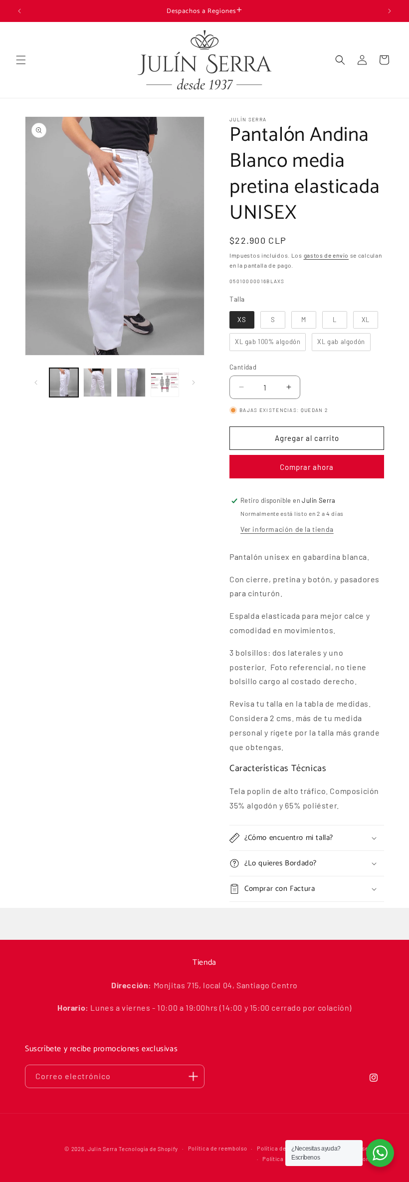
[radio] (241, 320)
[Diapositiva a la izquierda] (36, 383)
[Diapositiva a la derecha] (193, 383)
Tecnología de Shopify (148, 1149)
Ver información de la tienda (287, 529)
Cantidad (242, 367)
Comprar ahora (307, 466)
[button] (21, 60)
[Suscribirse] (193, 1076)
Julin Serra (103, 1149)
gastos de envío (326, 255)
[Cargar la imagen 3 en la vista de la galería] (131, 382)
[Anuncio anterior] (19, 11)
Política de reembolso (217, 1148)
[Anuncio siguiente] (390, 11)
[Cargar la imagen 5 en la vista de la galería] (165, 382)
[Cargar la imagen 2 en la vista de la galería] (97, 382)
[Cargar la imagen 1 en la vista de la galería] (63, 382)
